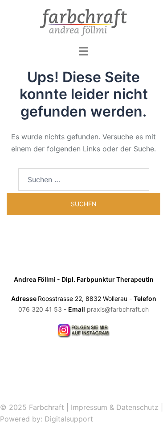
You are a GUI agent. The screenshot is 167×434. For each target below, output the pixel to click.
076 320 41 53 (40, 309)
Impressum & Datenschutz (115, 407)
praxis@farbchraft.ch (118, 309)
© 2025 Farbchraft (32, 407)
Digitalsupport (69, 418)
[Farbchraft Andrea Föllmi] (83, 21)
